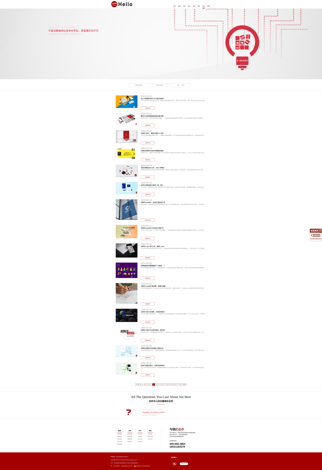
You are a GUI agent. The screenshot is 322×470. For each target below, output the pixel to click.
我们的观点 (138, 85)
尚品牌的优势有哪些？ (151, 412)
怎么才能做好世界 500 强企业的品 (152, 98)
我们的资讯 (159, 85)
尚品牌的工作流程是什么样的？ (153, 409)
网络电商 (119, 444)
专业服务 (140, 436)
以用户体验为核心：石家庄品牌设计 (153, 365)
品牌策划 (119, 434)
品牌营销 (129, 439)
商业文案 (119, 441)
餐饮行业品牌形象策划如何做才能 (152, 116)
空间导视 (119, 439)
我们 (189, 6)
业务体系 (129, 441)
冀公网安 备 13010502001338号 (143, 466)
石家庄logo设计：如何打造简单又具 (153, 202)
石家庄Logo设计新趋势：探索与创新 (153, 286)
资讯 (204, 6)
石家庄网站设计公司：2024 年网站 (152, 168)
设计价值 (140, 439)
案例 (179, 6)
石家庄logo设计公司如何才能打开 (152, 228)
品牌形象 (129, 436)
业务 (184, 6)
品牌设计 (119, 436)
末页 (184, 384)
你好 (174, 6)
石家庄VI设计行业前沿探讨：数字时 (153, 330)
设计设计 (180, 85)
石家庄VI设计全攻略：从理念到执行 (153, 312)
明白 (199, 6)
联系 (208, 6)
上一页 (143, 384)
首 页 (137, 384)
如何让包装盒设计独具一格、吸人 (152, 185)
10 (174, 384)
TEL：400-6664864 (115, 466)
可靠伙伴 (140, 434)
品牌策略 (129, 434)
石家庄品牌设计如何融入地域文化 (152, 348)
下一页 (179, 384)
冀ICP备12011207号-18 (127, 466)
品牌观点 (150, 434)
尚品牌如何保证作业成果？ (152, 415)
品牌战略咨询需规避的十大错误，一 (153, 266)
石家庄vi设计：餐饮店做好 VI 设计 (152, 133)
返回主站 (184, 463)
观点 (194, 6)
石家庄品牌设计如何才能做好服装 (152, 151)
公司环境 (140, 441)
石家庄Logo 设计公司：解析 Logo (153, 246)
